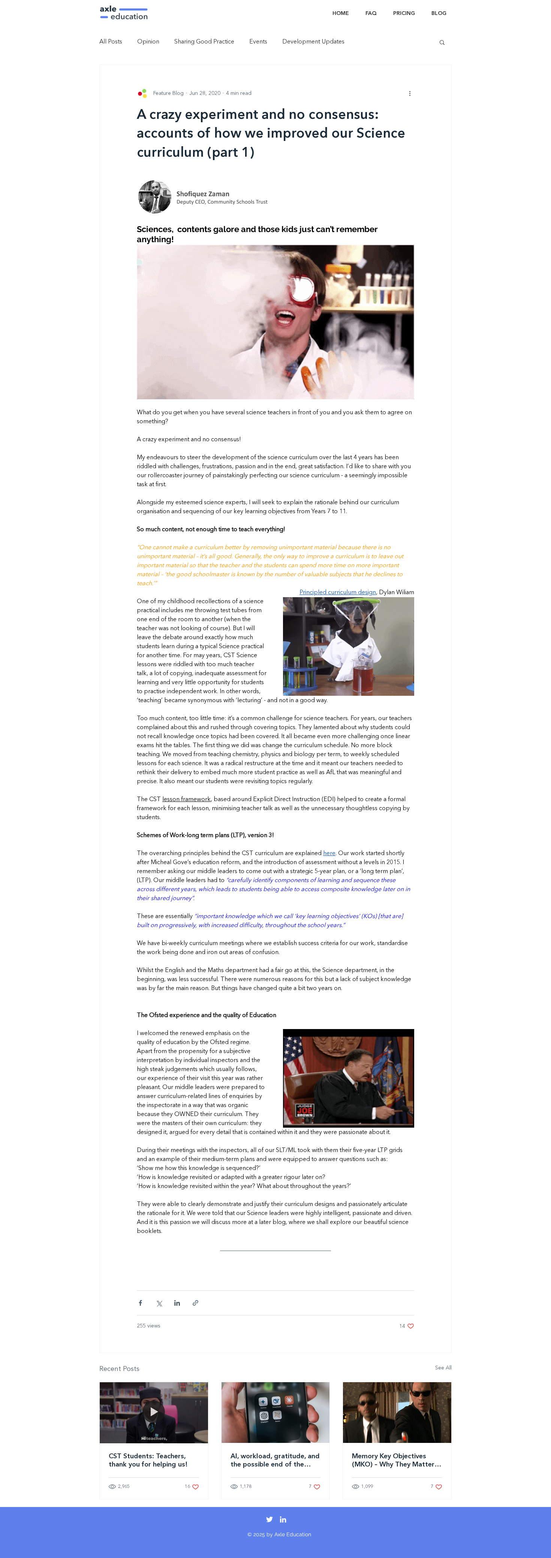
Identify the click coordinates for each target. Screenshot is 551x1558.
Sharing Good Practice (204, 42)
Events (258, 42)
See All (443, 1368)
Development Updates (313, 42)
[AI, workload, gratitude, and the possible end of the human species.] (276, 1412)
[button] (442, 42)
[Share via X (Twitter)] (158, 1302)
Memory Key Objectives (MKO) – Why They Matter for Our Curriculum (393, 1461)
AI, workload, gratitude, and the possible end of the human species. (275, 1461)
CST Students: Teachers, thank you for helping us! (148, 1460)
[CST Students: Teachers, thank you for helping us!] (154, 1412)
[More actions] (409, 93)
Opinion (148, 42)
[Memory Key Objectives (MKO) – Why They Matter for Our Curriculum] (397, 1412)
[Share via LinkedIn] (177, 1302)
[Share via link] (195, 1302)
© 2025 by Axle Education (279, 1534)
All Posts (110, 42)
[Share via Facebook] (140, 1302)
